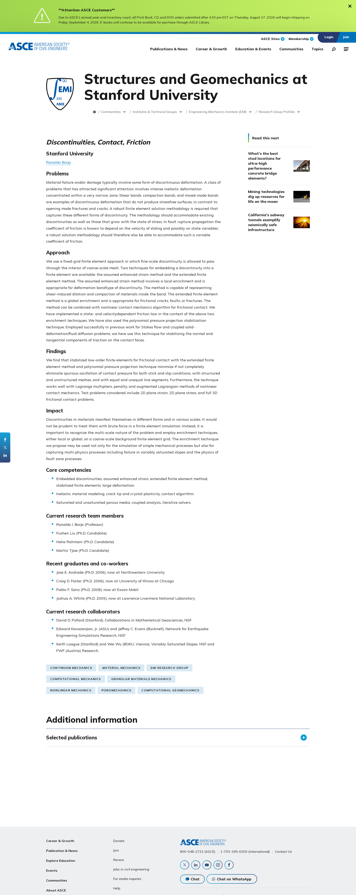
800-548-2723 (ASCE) (197, 851)
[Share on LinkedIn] (5, 455)
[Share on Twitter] (5, 447)
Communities (291, 49)
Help (116, 888)
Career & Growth (211, 49)
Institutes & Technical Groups (155, 112)
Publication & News (62, 851)
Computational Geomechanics (170, 690)
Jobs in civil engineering (131, 869)
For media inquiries (127, 879)
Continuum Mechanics (71, 668)
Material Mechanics (121, 668)
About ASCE (56, 890)
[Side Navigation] (346, 48)
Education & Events (253, 49)
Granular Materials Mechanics (141, 679)
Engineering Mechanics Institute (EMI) (218, 112)
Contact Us (283, 851)
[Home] (94, 111)
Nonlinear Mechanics (70, 690)
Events (51, 870)
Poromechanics (116, 690)
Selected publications (71, 737)
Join (116, 850)
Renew (118, 860)
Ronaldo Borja (58, 162)
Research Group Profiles (277, 112)
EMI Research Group (169, 668)
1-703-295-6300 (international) (245, 851)
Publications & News (168, 49)
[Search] (332, 48)
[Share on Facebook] (5, 440)
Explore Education (60, 861)
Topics (317, 49)
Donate (118, 841)
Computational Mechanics (75, 679)
